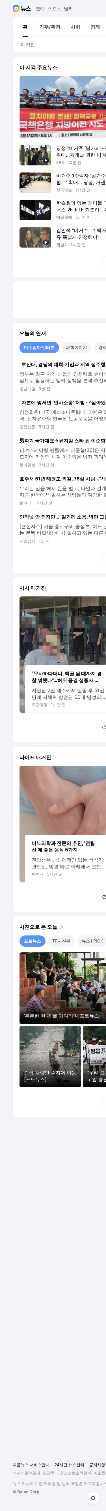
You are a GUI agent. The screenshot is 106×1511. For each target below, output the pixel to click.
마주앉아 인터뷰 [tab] (39, 347)
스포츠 (54, 8)
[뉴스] (26, 8)
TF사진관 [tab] (61, 941)
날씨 (68, 8)
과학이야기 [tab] (76, 347)
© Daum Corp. (26, 1491)
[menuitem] (25, 26)
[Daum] (17, 8)
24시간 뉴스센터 (69, 1464)
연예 (40, 8)
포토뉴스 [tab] (32, 941)
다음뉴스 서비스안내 (31, 1464)
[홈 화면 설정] (93, 1498)
